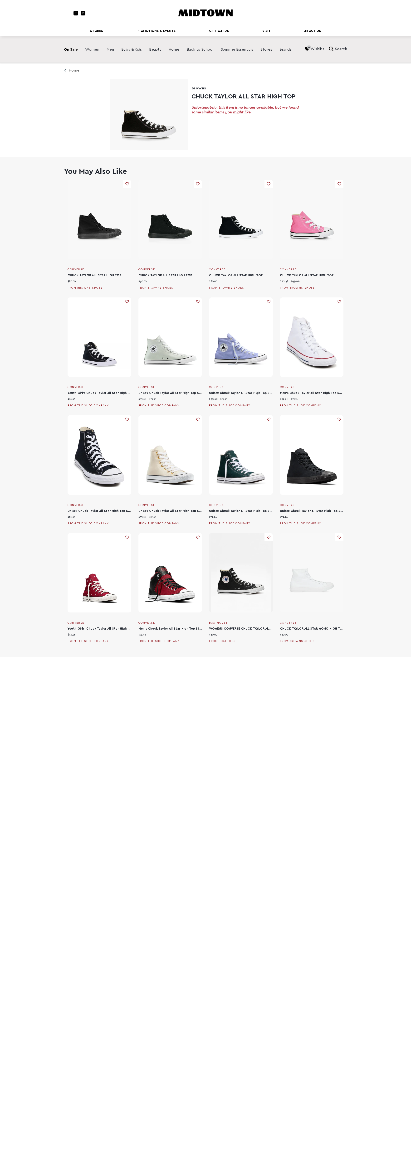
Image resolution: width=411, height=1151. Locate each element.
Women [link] (92, 49)
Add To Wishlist (127, 184)
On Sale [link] (71, 49)
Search (341, 49)
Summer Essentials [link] (237, 49)
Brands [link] (285, 49)
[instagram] (83, 13)
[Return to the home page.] (205, 12)
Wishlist (317, 49)
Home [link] (174, 49)
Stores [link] (266, 49)
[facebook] (75, 13)
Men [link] (110, 49)
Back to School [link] (200, 49)
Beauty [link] (155, 49)
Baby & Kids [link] (131, 49)
